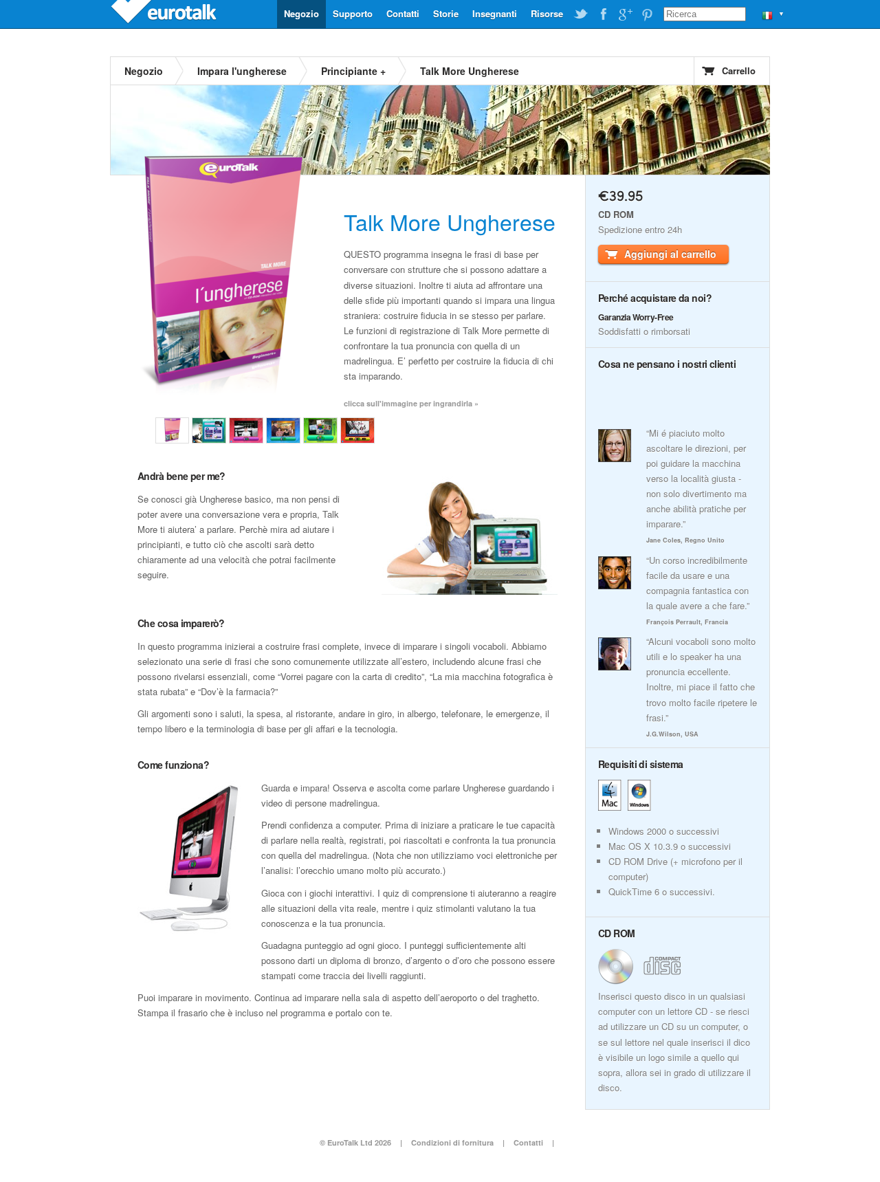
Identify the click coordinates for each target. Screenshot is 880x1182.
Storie (446, 13)
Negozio (301, 13)
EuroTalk (165, 14)
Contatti (402, 13)
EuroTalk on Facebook (603, 14)
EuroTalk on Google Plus (625, 14)
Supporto (353, 13)
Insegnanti (494, 13)
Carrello (739, 70)
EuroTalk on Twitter (581, 14)
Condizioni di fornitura (453, 1142)
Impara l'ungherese (242, 71)
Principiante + (353, 71)
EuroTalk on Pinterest (647, 14)
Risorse (547, 13)
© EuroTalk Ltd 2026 (355, 1142)
